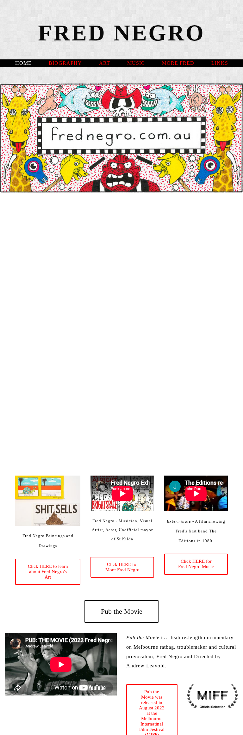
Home (23, 63)
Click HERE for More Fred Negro (122, 567)
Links (219, 63)
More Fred (178, 63)
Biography (65, 63)
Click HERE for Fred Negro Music (196, 564)
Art (104, 63)
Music (136, 63)
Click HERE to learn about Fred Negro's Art (48, 572)
